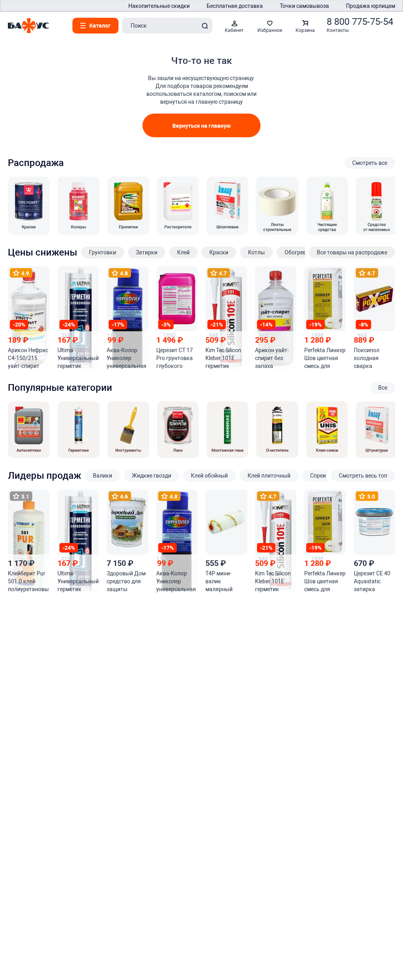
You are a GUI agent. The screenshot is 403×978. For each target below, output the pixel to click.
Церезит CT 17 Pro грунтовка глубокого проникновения (176, 358)
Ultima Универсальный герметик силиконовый (78, 358)
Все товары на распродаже (352, 252)
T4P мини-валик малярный (219, 581)
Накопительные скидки (159, 6)
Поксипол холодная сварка (366, 358)
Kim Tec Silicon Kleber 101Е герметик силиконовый (223, 358)
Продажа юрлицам (370, 6)
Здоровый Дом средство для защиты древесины (126, 581)
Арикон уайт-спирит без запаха (272, 358)
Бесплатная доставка (235, 6)
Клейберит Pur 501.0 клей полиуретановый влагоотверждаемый (28, 581)
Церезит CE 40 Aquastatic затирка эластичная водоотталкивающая (374, 581)
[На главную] (28, 25)
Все (382, 387)
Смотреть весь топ (363, 475)
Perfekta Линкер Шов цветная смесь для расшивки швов (325, 358)
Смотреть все (369, 163)
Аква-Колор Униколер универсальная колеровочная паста (126, 358)
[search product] (205, 26)
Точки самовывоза (304, 6)
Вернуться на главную (201, 125)
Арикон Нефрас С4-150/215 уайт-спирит (28, 358)
